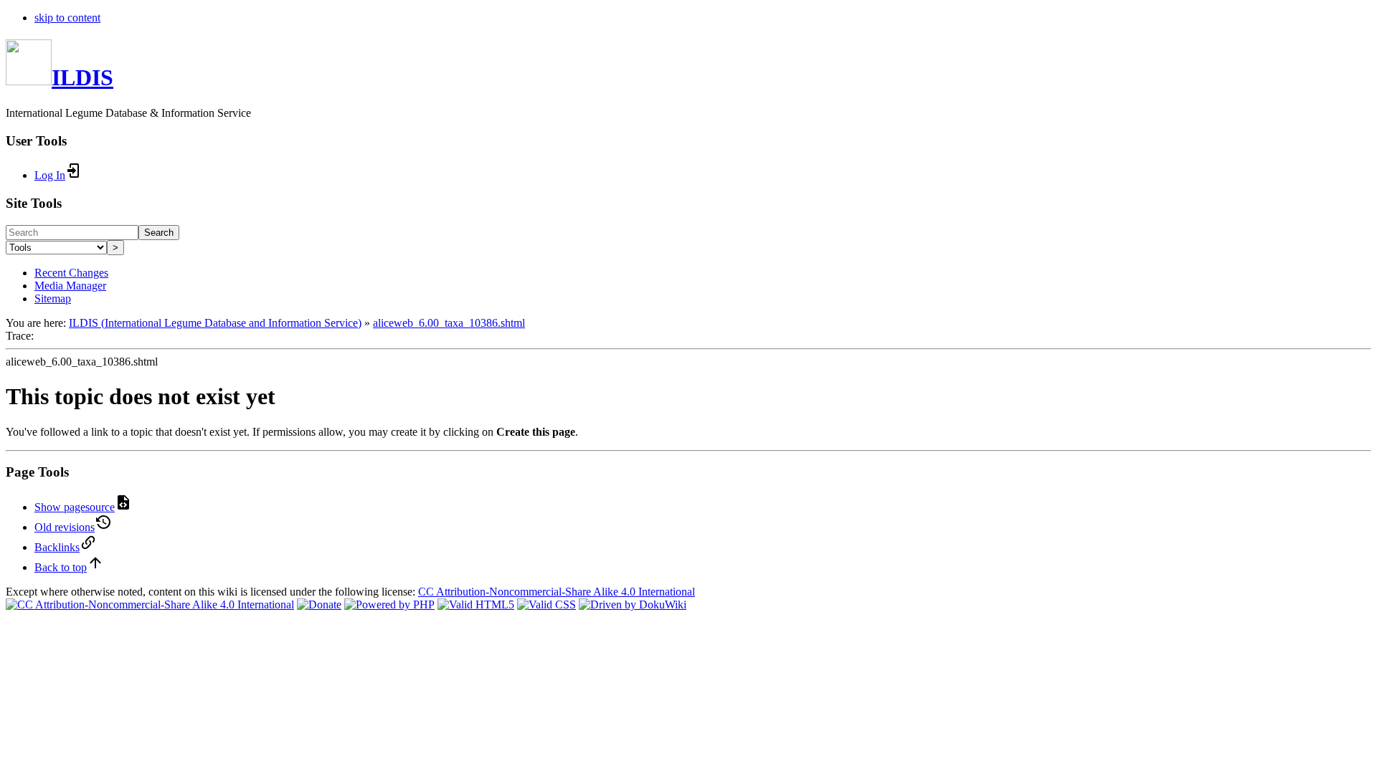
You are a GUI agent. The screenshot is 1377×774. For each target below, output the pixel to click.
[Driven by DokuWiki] (632, 604)
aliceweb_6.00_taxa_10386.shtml (449, 323)
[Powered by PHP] (389, 604)
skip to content (67, 17)
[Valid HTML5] (475, 604)
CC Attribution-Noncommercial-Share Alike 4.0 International (556, 592)
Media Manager (70, 286)
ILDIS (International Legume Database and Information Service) (215, 323)
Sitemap (52, 298)
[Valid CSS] (546, 604)
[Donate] (319, 604)
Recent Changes (71, 273)
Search (159, 232)
